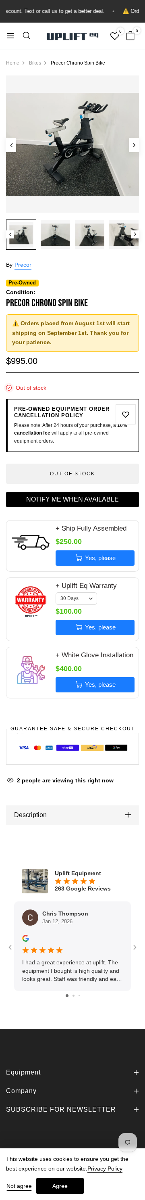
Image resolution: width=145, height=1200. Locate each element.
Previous (10, 234)
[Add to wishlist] (126, 414)
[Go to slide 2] (73, 996)
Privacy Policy (104, 1168)
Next (135, 234)
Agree (60, 1186)
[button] (26, 36)
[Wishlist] (114, 37)
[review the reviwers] (25, 937)
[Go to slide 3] (79, 995)
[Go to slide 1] (67, 995)
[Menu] (10, 36)
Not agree (19, 1186)
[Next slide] (134, 145)
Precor (22, 264)
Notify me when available (72, 499)
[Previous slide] (11, 145)
